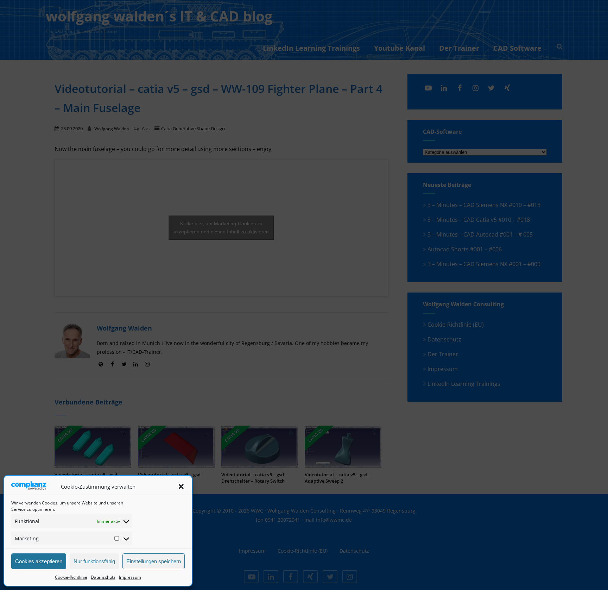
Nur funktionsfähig (94, 561)
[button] (181, 486)
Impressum (130, 577)
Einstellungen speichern (153, 561)
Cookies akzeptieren (38, 561)
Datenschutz (103, 577)
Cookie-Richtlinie (71, 577)
